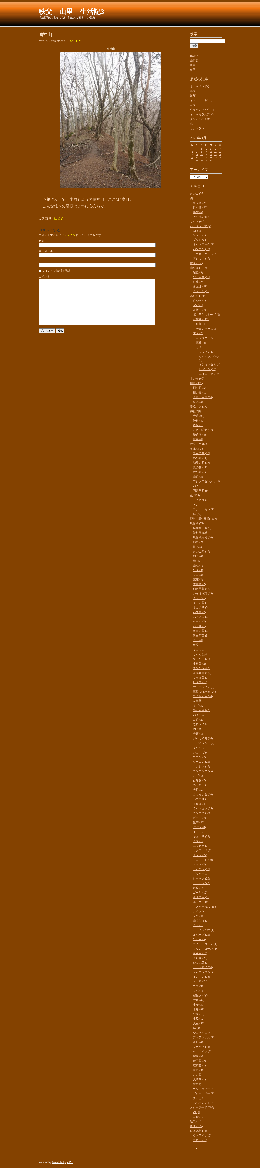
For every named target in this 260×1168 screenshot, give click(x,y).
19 (220, 154)
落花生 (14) (200, 953)
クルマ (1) (199, 300)
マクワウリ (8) (202, 850)
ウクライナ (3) (202, 1135)
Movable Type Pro (62, 1162)
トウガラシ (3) (202, 883)
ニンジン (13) (201, 766)
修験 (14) (198, 425)
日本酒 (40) (200, 207)
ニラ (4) (198, 640)
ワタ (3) (198, 570)
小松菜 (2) (199, 663)
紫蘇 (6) (198, 1056)
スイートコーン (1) (205, 944)
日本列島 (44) (198, 1130)
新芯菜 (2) (199, 1060)
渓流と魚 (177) (199, 406)
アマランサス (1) (203, 1037)
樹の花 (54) (200, 387)
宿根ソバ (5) (201, 995)
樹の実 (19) (200, 392)
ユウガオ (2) (201, 845)
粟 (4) (196, 1028)
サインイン (68, 235)
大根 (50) (198, 789)
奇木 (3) (198, 401)
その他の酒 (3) (202, 216)
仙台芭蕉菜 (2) (202, 588)
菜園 (193, 69)
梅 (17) (197, 560)
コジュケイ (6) (205, 337)
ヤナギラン (197, 128)
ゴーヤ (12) (200, 892)
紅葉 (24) (198, 281)
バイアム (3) (201, 616)
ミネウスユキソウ (201, 100)
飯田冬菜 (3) (201, 630)
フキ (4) (198, 915)
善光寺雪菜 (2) (202, 673)
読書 (193, 65)
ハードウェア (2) (200, 226)
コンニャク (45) (203, 771)
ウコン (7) (199, 757)
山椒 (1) (198, 565)
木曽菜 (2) (199, 584)
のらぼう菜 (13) (203, 593)
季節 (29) (198, 333)
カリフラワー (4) (203, 1088)
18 (215, 154)
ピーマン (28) (201, 878)
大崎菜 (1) (199, 1079)
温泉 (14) (195, 1121)
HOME (194, 55)
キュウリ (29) (201, 836)
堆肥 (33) (198, 546)
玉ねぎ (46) (200, 803)
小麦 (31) (198, 1004)
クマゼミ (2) (207, 352)
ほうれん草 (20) (203, 696)
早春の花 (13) (201, 453)
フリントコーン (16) (206, 948)
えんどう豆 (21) (203, 972)
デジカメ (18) (201, 258)
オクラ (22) (200, 855)
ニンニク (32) (201, 813)
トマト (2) (199, 864)
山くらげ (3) (201, 920)
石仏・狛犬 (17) (203, 430)
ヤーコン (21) (201, 761)
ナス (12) (198, 841)
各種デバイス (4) (206, 253)
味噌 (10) (198, 1116)
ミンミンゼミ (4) (209, 364)
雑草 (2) (198, 542)
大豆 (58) (198, 1023)
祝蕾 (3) (198, 1070)
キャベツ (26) (201, 658)
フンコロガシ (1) (203, 509)
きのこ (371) (198, 193)
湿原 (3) (198, 272)
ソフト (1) (199, 235)
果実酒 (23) (200, 202)
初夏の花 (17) (201, 462)
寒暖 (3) (201, 342)
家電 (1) (198, 305)
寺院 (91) (198, 416)
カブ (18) (198, 775)
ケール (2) (199, 621)
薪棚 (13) (201, 323)
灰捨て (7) (199, 309)
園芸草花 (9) (201, 490)
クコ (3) (198, 574)
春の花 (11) (200, 458)
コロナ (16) (200, 1140)
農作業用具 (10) (203, 537)
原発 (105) (196, 1126)
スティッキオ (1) (203, 930)
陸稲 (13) (198, 1014)
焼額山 (194, 95)
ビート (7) (199, 817)
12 (220, 151)
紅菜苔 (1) (199, 1065)
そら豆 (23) (200, 958)
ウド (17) (198, 925)
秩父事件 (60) (198, 444)
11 (215, 151)
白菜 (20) (198, 719)
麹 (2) (196, 1112)
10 (211, 151)
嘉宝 (193, 91)
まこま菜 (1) (201, 602)
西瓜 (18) (198, 887)
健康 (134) (196, 263)
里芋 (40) (198, 822)
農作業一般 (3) (202, 528)
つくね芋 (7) (201, 785)
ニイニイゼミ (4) (209, 373)
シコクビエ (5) (202, 1032)
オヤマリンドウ (200, 86)
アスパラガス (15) (204, 906)
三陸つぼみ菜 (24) (204, 691)
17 (211, 154)
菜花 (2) (198, 579)
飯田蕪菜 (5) (201, 635)
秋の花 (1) (199, 472)
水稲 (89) (198, 1009)
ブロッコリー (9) (203, 1093)
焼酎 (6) (198, 212)
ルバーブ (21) (201, 934)
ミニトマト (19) (203, 859)
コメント (44, 276)
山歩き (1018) (198, 267)
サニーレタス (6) (203, 687)
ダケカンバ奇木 (200, 119)
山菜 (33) (198, 476)
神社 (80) (198, 420)
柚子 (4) (198, 556)
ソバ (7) (198, 990)
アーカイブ (199, 170)
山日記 (194, 60)
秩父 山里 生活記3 (71, 11)
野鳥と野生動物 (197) (203, 518)
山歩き (59, 218)
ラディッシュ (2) (203, 743)
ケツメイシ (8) (202, 1051)
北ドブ (194, 123)
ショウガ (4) (201, 752)
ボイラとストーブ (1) (206, 314)
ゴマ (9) (198, 986)
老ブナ (194, 105)
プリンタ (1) (201, 239)
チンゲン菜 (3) (202, 668)
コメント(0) (75, 40)
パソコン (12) (201, 249)
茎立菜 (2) (199, 612)
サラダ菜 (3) (201, 677)
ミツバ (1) (199, 598)
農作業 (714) (198, 523)
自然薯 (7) (199, 780)
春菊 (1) (198, 733)
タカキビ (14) (201, 1046)
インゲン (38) (201, 976)
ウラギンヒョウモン (203, 109)
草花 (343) (196, 448)
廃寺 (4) (198, 439)
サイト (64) (197, 221)
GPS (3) (198, 230)
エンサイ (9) (201, 901)
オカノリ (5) (201, 607)
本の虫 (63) (197, 378)
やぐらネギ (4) (202, 710)
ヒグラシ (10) (207, 369)
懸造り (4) (199, 434)
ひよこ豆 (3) (201, 962)
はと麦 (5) (199, 939)
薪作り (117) (201, 319)
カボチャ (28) (201, 869)
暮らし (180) (198, 295)
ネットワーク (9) (203, 244)
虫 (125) (195, 495)
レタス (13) (200, 682)
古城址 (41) (200, 286)
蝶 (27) (197, 514)
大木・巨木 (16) (203, 397)
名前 (41, 241)
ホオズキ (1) (201, 897)
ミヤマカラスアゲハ (203, 114)
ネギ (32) (198, 705)
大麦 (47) (198, 1000)
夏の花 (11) (200, 467)
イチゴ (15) (200, 831)
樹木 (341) (196, 383)
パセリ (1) (199, 626)
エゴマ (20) (200, 981)
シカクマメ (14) (203, 967)
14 (197, 154)
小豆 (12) (198, 1018)
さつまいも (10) (203, 794)
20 (192, 157)
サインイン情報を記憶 (56, 270)
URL (41, 260)
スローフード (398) (202, 1107)
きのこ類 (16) (201, 551)
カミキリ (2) (201, 500)
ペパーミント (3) (203, 1102)
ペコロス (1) (201, 799)
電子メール (46, 251)
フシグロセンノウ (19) (207, 481)
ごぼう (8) (199, 827)
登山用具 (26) (201, 277)
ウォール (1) (201, 291)
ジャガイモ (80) (203, 738)
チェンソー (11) (206, 328)
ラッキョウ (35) (203, 808)
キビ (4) (198, 1042)
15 (201, 154)
